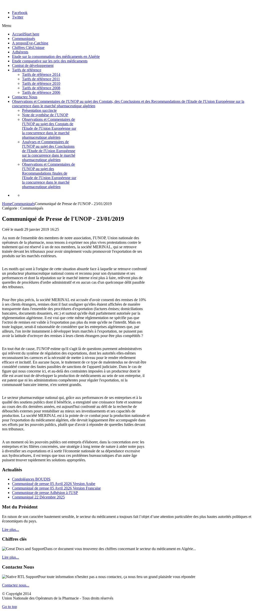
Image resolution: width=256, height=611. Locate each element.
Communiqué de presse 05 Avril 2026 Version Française (56, 488)
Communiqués (23, 204)
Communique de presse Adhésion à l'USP (45, 492)
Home (7, 204)
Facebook (20, 12)
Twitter (17, 17)
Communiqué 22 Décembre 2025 (38, 497)
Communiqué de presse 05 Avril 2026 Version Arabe (53, 484)
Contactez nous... (15, 585)
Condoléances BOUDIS (31, 479)
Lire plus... (10, 529)
